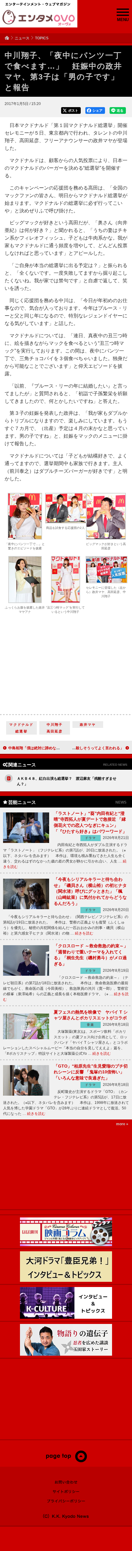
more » (122, 1124)
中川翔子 (55, 724)
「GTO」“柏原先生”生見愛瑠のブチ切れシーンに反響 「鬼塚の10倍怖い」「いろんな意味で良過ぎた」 (91, 1072)
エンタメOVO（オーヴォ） (38, 17)
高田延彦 (55, 731)
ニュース (22, 38)
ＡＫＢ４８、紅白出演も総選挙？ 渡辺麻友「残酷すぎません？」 (66, 781)
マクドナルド (21, 724)
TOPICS (42, 38)
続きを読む (84, 933)
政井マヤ (88, 724)
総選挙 (21, 731)
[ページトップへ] (66, 1461)
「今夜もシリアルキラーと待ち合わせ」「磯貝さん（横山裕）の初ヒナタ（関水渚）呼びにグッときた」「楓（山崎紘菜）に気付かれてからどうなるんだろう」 (90, 891)
